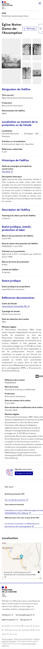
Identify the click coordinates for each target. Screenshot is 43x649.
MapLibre (7, 572)
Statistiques (26, 630)
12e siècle (6, 171)
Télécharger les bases (11, 630)
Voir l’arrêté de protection (15, 500)
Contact (27, 626)
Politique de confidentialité (23, 639)
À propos (36, 626)
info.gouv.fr (6, 615)
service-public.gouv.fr (24, 615)
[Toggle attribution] (38, 572)
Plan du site (13, 634)
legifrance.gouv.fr (9, 620)
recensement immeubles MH (14, 306)
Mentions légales (7, 639)
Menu (39, 3)
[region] (21, 561)
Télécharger (30, 28)
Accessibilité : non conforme (11, 626)
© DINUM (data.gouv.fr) (20, 572)
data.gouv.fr (25, 620)
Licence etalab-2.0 (27, 644)
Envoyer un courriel (24, 473)
